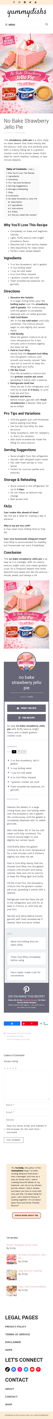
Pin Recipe (28, 717)
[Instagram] (19, 2)
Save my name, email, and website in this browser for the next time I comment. (27, 1129)
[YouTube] (35, 2)
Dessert (20, 1033)
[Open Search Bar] (46, 24)
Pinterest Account (30, 1000)
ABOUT (9, 1388)
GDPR (8, 1349)
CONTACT (11, 1396)
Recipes (28, 1033)
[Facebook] (14, 2)
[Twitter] (30, 2)
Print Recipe (28, 708)
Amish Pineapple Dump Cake (18, 1039)
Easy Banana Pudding (15, 1036)
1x (14, 752)
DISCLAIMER (13, 1342)
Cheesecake (12, 1033)
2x (19, 752)
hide (31, 169)
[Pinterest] (25, 2)
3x (24, 752)
